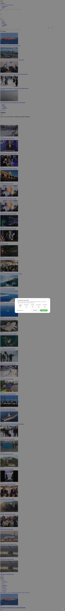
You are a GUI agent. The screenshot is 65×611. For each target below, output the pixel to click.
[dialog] (32, 305)
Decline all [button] (35, 310)
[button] (20, 310)
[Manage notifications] (63, 609)
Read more (32, 302)
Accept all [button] (44, 310)
